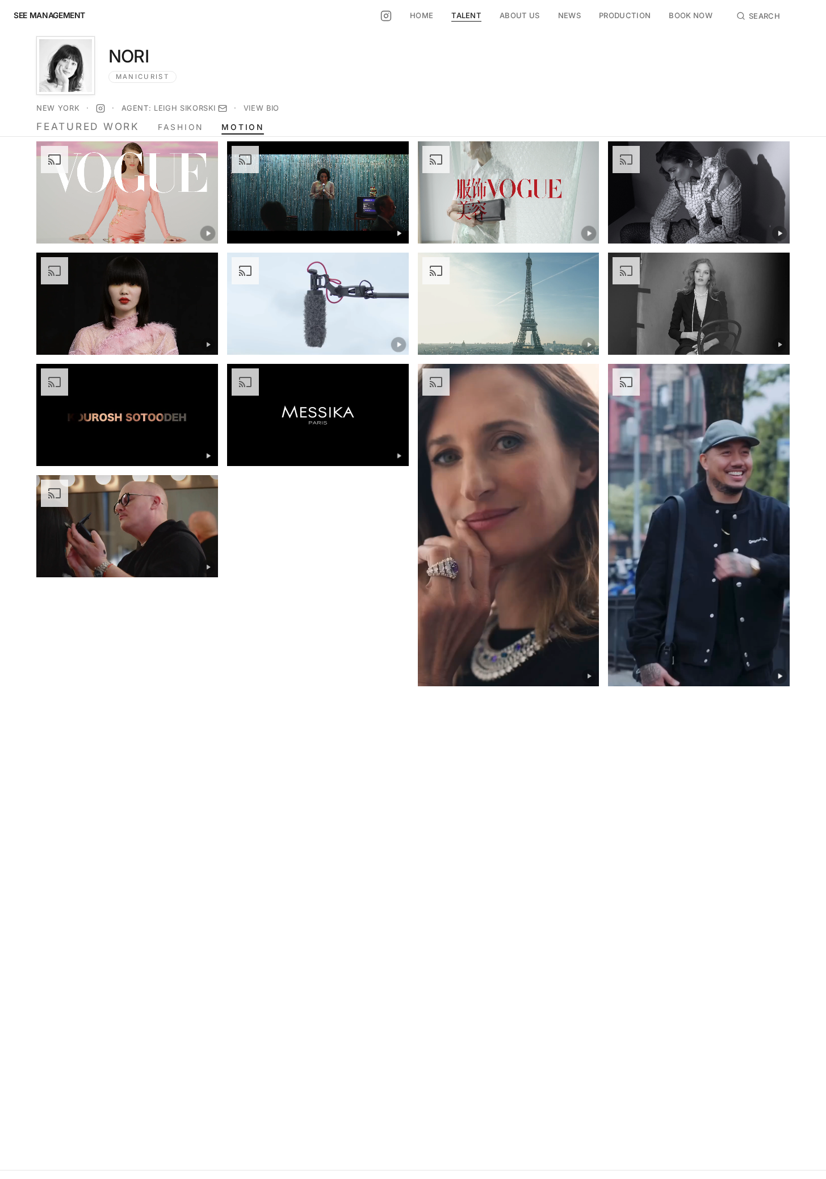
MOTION (242, 128)
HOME (421, 15)
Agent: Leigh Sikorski (168, 107)
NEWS (569, 15)
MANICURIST (142, 77)
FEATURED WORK (88, 126)
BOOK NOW (690, 15)
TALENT (466, 15)
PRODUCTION (625, 15)
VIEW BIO (261, 107)
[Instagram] (100, 108)
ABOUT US (520, 15)
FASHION (180, 128)
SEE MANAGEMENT (49, 16)
